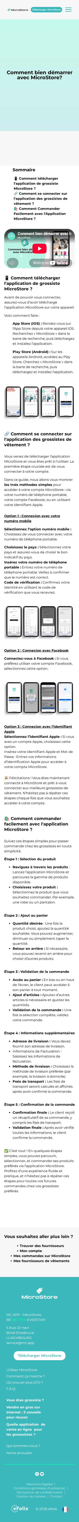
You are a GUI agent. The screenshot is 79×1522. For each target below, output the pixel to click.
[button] (65, 1509)
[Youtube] (42, 1474)
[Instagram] (37, 1474)
